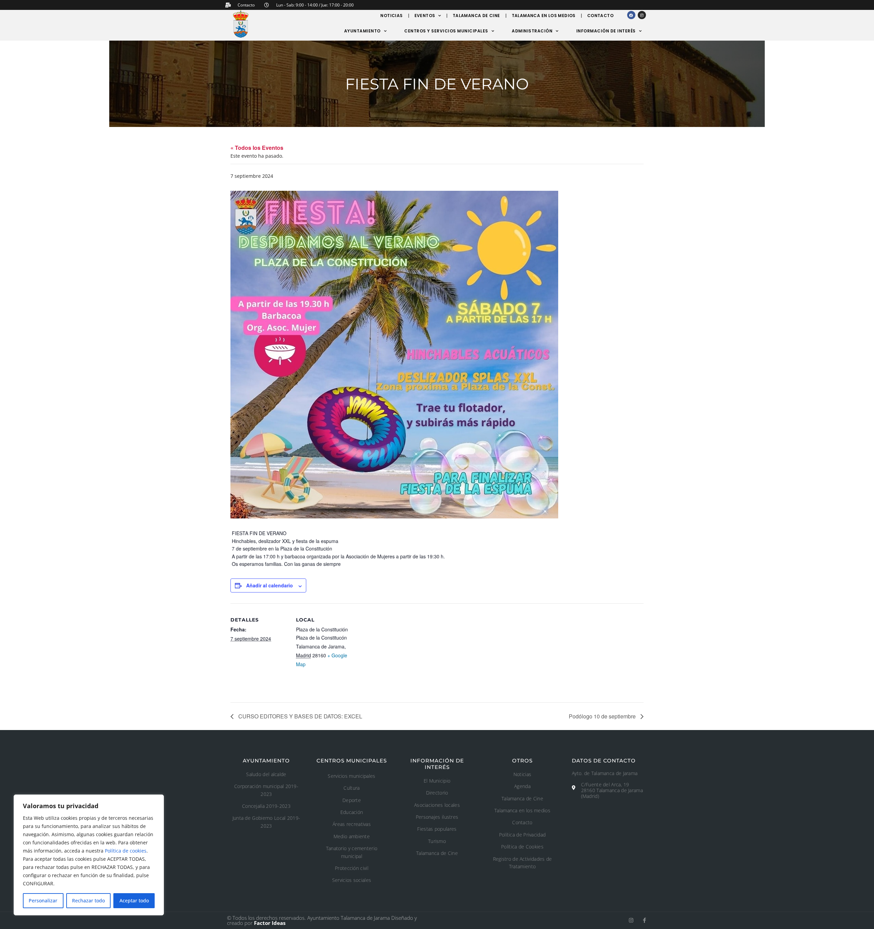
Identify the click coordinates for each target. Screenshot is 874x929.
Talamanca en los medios (544, 15)
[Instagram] (642, 15)
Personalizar (43, 900)
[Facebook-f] (644, 920)
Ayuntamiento (362, 31)
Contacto (600, 15)
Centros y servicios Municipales (446, 31)
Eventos (424, 15)
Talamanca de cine (476, 15)
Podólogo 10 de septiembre (603, 716)
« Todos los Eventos (256, 148)
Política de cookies (125, 850)
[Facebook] (631, 15)
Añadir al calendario (269, 585)
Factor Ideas (269, 922)
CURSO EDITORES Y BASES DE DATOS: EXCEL (299, 716)
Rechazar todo (88, 900)
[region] (89, 855)
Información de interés (606, 31)
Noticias (391, 15)
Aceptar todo (134, 900)
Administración (532, 31)
